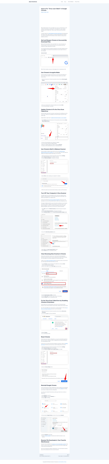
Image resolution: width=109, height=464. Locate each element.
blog (65, 1)
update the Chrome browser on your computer (58, 117)
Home (62, 1)
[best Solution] (33, 1)
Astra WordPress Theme (62, 461)
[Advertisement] (54, 20)
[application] (66, 1)
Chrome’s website (47, 435)
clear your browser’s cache (50, 260)
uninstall (61, 388)
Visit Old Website (70, 1)
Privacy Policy (77, 1)
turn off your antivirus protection (54, 199)
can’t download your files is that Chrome (55, 33)
